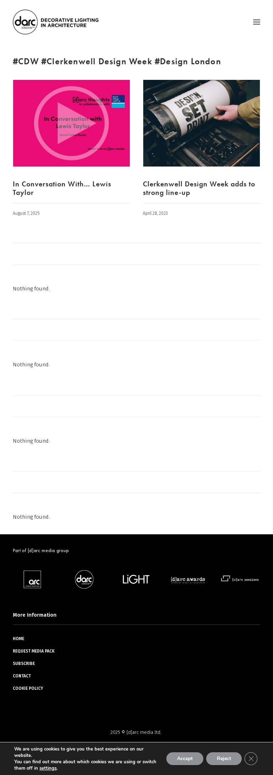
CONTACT (22, 675)
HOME (18, 638)
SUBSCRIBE (24, 663)
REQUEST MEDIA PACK (33, 651)
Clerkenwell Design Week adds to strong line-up (199, 188)
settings (48, 768)
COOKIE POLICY (28, 688)
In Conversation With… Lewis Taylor (62, 188)
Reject (224, 758)
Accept (185, 758)
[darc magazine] (55, 22)
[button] (256, 22)
